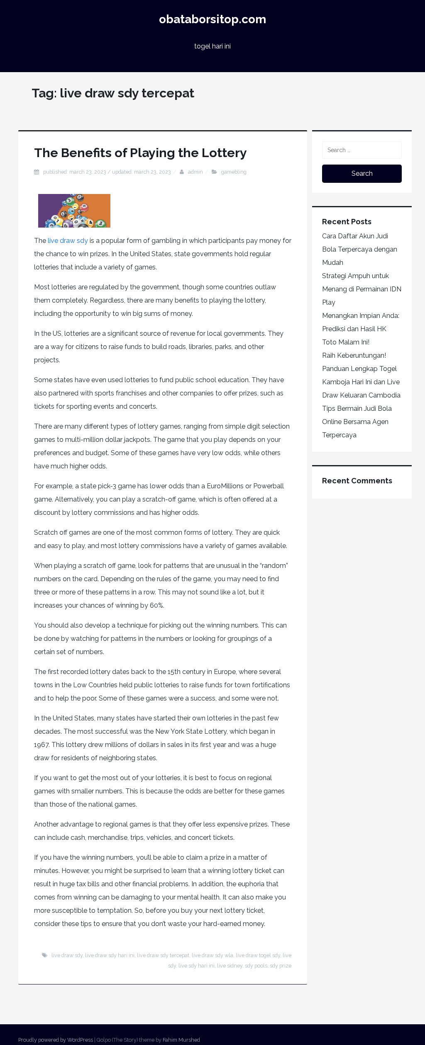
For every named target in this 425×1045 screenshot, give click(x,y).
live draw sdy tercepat (163, 955)
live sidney (229, 966)
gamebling (234, 172)
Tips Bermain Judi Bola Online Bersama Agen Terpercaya (357, 422)
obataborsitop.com (212, 19)
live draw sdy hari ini (109, 955)
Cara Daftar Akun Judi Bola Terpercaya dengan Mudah (359, 249)
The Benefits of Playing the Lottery (140, 152)
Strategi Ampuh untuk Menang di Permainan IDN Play (361, 289)
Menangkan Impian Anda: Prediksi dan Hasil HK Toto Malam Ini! (360, 329)
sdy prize (280, 966)
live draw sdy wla (212, 955)
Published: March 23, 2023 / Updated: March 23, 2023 (107, 172)
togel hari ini (212, 46)
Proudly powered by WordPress (55, 1040)
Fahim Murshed (181, 1040)
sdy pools (256, 966)
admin (195, 172)
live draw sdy (68, 241)
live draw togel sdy (258, 955)
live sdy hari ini (196, 966)
